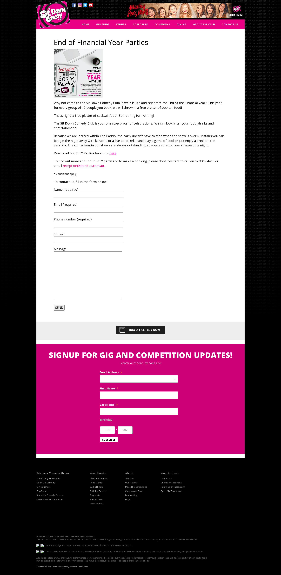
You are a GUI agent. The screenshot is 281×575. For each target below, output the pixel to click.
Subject (59, 234)
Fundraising (131, 495)
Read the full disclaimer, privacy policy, (52, 567)
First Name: (109, 388)
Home (85, 24)
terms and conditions (79, 567)
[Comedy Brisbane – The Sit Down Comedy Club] (53, 16)
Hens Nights (96, 482)
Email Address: (111, 372)
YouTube (91, 5)
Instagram (80, 5)
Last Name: (109, 404)
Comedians (162, 24)
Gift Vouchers (43, 486)
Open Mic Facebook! (171, 491)
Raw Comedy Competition (49, 499)
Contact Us (230, 24)
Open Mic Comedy (45, 482)
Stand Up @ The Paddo (48, 478)
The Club (129, 478)
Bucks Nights (96, 486)
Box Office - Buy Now (144, 330)
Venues (121, 24)
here (112, 153)
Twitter (85, 5)
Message (60, 249)
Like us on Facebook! (171, 482)
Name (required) (66, 189)
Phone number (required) (73, 219)
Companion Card (133, 491)
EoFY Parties (96, 499)
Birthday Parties (98, 491)
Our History (131, 482)
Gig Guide (102, 24)
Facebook (74, 5)
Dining (181, 24)
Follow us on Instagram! (173, 486)
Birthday (106, 420)
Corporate (140, 24)
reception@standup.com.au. (84, 165)
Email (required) (65, 204)
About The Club (204, 24)
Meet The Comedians (136, 486)
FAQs (127, 499)
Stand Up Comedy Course (49, 495)
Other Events (96, 503)
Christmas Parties (99, 478)
